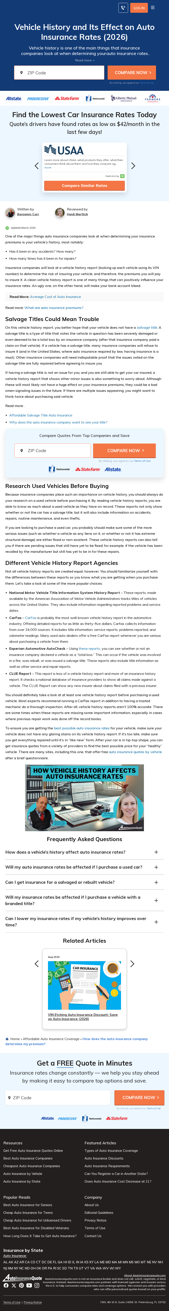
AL (5, 1262)
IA (81, 1262)
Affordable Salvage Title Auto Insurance (40, 415)
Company (93, 1197)
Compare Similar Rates (84, 185)
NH (160, 1262)
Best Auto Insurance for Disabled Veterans (36, 1228)
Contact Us (92, 1236)
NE (149, 1262)
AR (21, 1262)
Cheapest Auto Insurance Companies (31, 1166)
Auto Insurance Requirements (107, 1166)
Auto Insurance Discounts (103, 1158)
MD (108, 1262)
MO (137, 1262)
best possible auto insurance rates (82, 728)
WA (99, 1268)
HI (65, 1262)
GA (60, 1262)
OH (33, 1268)
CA (27, 1262)
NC (21, 1268)
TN (70, 1268)
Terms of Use (146, 82)
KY (91, 1262)
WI (112, 1268)
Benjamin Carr (28, 214)
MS (131, 1262)
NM (10, 1268)
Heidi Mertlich (77, 214)
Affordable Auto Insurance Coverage (51, 1039)
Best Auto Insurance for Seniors (27, 1205)
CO (33, 1262)
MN (125, 1262)
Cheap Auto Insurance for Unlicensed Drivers (37, 1220)
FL (55, 1262)
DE (49, 1262)
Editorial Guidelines (98, 1213)
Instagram (37, 1285)
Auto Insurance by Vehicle (22, 1174)
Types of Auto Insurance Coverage (111, 1151)
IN (77, 1262)
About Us (91, 1205)
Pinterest (21, 1285)
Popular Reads (16, 1197)
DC (44, 1262)
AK (11, 1262)
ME (102, 1262)
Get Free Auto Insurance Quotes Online (33, 1151)
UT (81, 1268)
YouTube (29, 1285)
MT (143, 1262)
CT (38, 1262)
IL (73, 1262)
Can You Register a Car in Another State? (116, 1174)
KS (86, 1262)
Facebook (6, 1285)
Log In (139, 8)
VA (92, 1268)
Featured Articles (100, 1142)
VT (86, 1268)
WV (106, 1268)
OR (44, 1268)
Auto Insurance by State (21, 1181)
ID (69, 1262)
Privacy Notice (95, 1220)
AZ (16, 1262)
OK (39, 1268)
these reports (89, 648)
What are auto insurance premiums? (53, 307)
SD (64, 1268)
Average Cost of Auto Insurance (55, 296)
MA (114, 1262)
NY (16, 1268)
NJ (5, 1268)
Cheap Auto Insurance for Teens (28, 1213)
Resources (12, 1142)
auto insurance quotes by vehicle (135, 752)
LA (96, 1262)
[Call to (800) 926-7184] (123, 8)
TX (75, 1268)
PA (50, 1268)
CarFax (31, 617)
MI (120, 1262)
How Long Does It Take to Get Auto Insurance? (40, 1236)
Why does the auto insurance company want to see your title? (58, 422)
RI (54, 1268)
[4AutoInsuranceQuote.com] (22, 1278)
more (47, 167)
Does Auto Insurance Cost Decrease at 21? (117, 1181)
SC (59, 1268)
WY (118, 1268)
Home (15, 1039)
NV (154, 1262)
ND (27, 1268)
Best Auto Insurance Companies (28, 1158)
